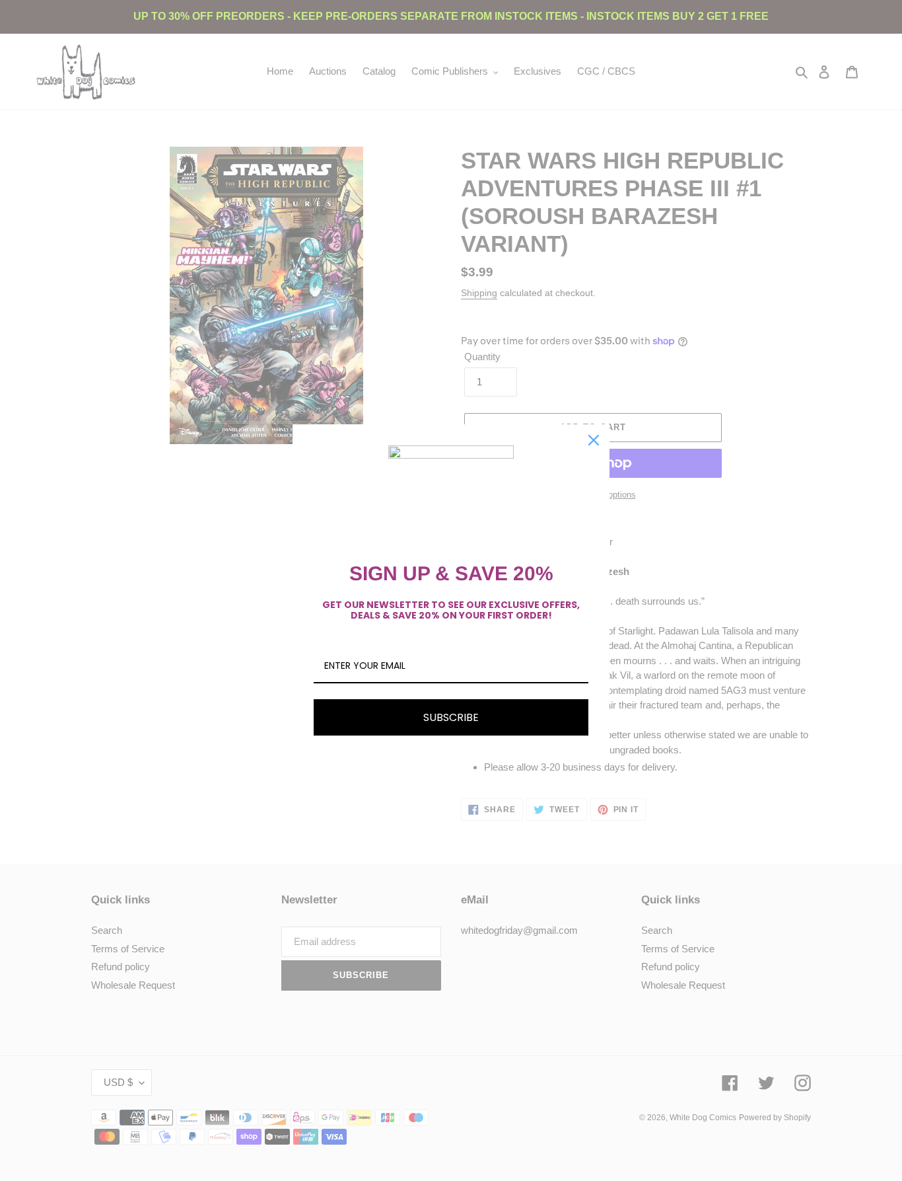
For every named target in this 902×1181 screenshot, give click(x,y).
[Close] (593, 440)
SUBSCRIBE (451, 717)
